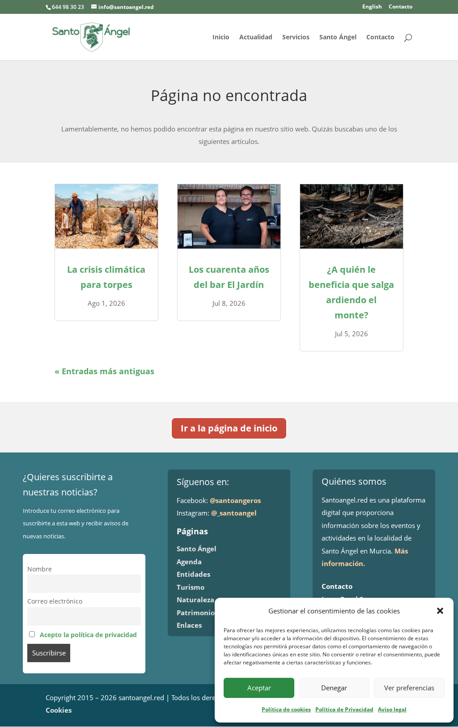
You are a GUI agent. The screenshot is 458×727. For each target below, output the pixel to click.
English (372, 7)
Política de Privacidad (344, 709)
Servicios (296, 37)
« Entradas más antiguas (104, 371)
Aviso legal (392, 709)
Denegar (334, 687)
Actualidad (255, 37)
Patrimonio (196, 612)
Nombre (39, 569)
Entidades (193, 574)
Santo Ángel (337, 37)
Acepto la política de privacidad (88, 635)
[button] (440, 610)
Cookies (59, 710)
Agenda (189, 561)
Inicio (220, 37)
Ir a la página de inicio (229, 428)
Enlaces (189, 625)
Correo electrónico (54, 601)
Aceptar (259, 687)
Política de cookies (286, 709)
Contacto (400, 7)
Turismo (190, 587)
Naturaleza (195, 599)
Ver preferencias (409, 687)
